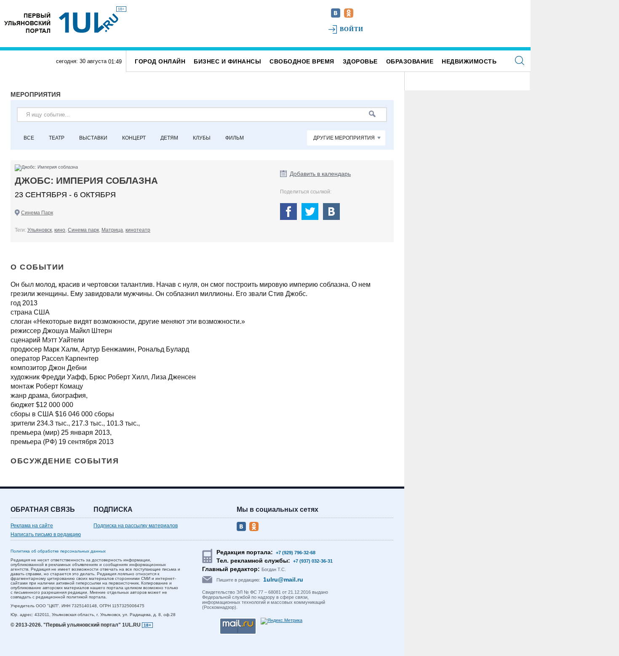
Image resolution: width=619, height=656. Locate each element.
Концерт (134, 138)
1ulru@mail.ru (283, 579)
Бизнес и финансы (227, 61)
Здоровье (360, 61)
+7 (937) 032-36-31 (313, 560)
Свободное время (301, 61)
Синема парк (83, 230)
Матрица (112, 230)
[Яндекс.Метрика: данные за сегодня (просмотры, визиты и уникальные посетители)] (281, 621)
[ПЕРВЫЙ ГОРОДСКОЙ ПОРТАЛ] (27, 22)
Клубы (202, 138)
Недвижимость (469, 61)
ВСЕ (29, 138)
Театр (56, 138)
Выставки (93, 138)
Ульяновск (39, 230)
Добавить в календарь (320, 173)
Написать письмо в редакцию (46, 534)
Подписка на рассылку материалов (135, 526)
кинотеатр (137, 230)
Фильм (234, 138)
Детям (169, 138)
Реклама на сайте (32, 526)
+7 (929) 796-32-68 (295, 552)
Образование (410, 61)
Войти (352, 29)
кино (59, 230)
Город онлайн (160, 61)
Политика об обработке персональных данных (58, 551)
